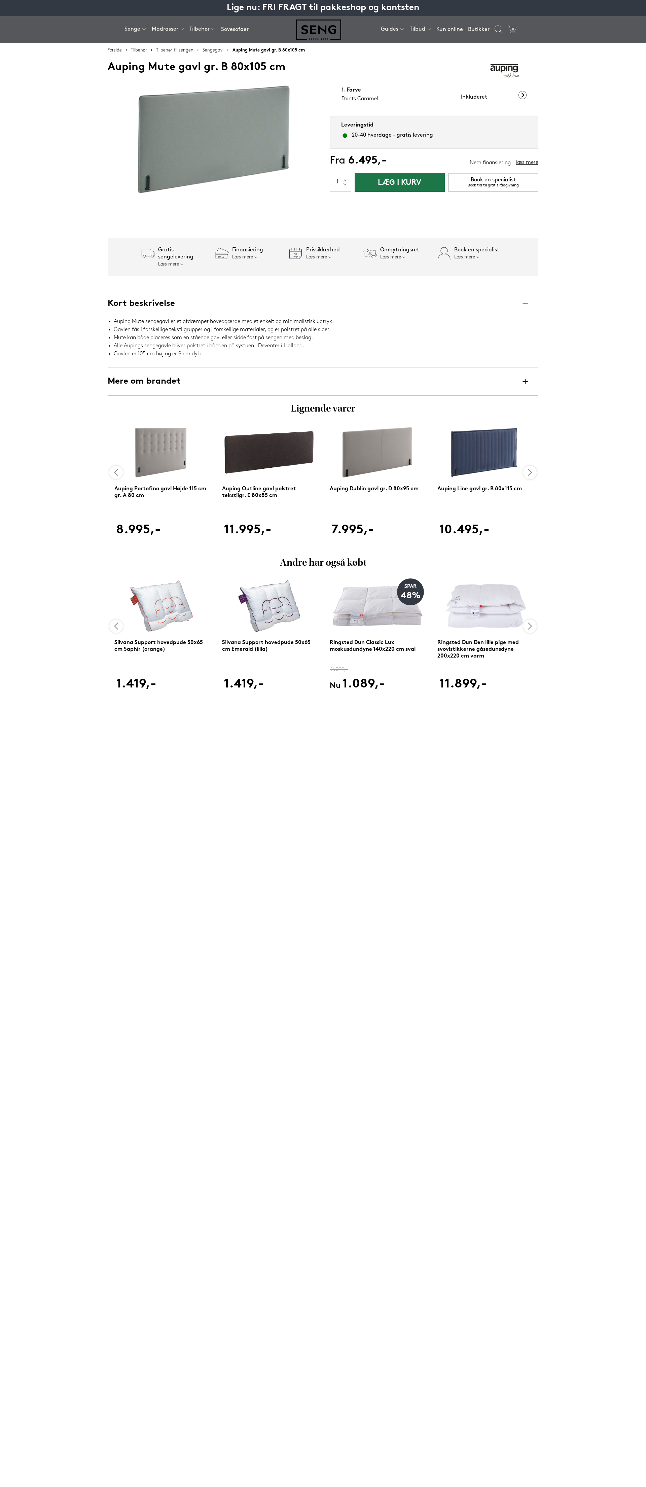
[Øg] (344, 177)
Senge (132, 29)
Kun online (449, 29)
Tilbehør (199, 29)
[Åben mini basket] (512, 29)
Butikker (479, 29)
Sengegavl (213, 50)
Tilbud (417, 29)
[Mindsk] (344, 187)
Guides (389, 29)
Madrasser (165, 29)
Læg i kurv (399, 183)
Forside (115, 50)
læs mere (527, 162)
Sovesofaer (235, 29)
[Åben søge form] (499, 29)
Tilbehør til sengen (174, 50)
